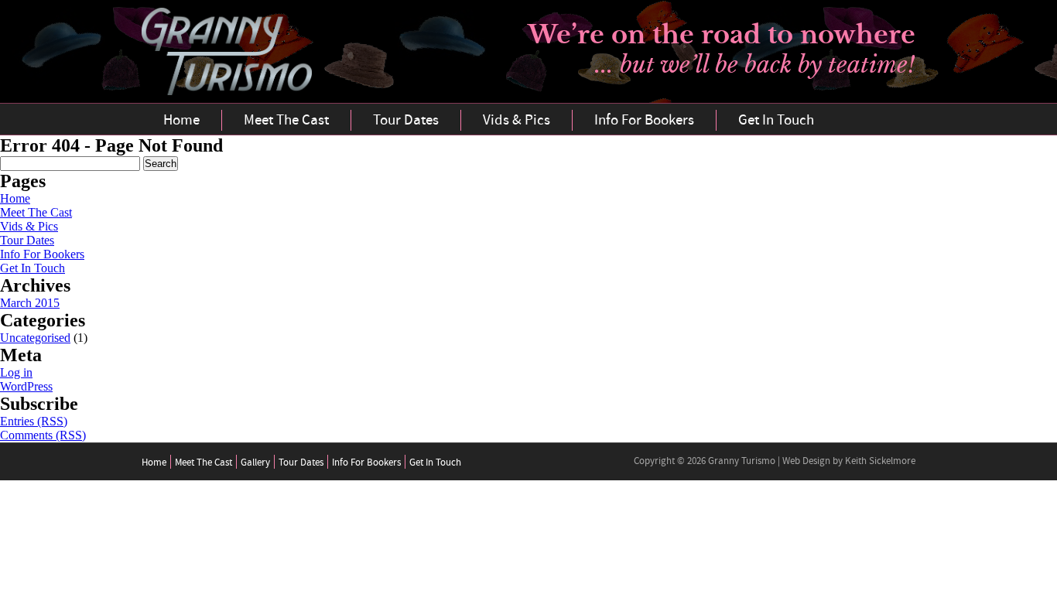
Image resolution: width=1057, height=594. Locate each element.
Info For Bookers (644, 120)
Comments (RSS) (43, 435)
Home (181, 120)
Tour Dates (406, 120)
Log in (16, 372)
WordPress (26, 386)
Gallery (255, 462)
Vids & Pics (516, 120)
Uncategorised (35, 337)
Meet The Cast (286, 120)
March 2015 (30, 302)
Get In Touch (776, 120)
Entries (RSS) (33, 421)
